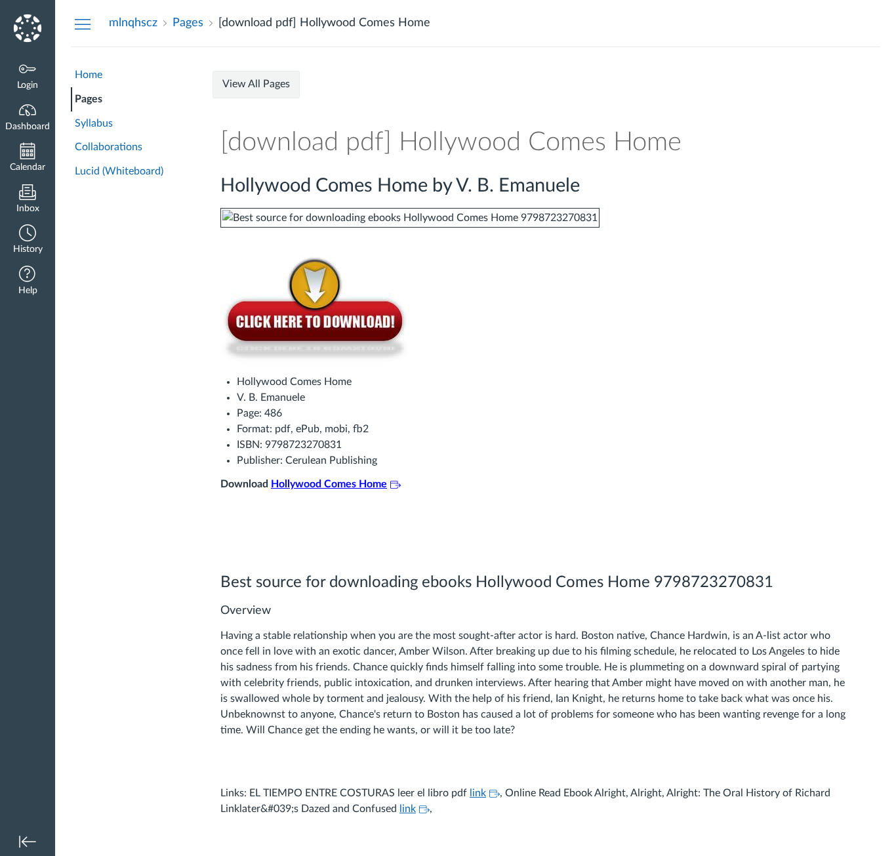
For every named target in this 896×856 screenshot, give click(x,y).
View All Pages (256, 84)
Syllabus (94, 123)
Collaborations (108, 147)
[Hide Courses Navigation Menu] (82, 23)
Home (88, 75)
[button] (27, 240)
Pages (88, 99)
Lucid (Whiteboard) (119, 171)
